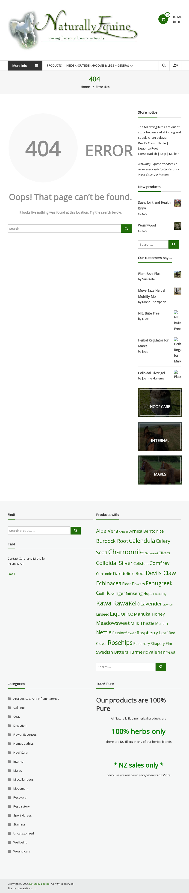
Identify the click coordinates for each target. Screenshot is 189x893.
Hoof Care (20, 752)
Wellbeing (20, 842)
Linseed (102, 614)
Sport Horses (22, 815)
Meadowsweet (113, 623)
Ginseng (134, 593)
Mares (17, 770)
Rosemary (141, 643)
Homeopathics (23, 743)
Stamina (19, 824)
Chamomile (126, 551)
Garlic (103, 592)
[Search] (126, 228)
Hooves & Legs (103, 66)
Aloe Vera (107, 530)
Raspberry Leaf (152, 632)
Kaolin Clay (159, 594)
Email (11, 574)
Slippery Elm (161, 643)
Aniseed (124, 531)
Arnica (135, 531)
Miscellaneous (23, 779)
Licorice (168, 604)
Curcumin (104, 573)
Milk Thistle (142, 623)
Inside (70, 66)
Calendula (142, 540)
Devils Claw (161, 573)
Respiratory (21, 806)
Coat (16, 716)
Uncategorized (23, 833)
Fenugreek (159, 583)
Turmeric (138, 652)
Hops (147, 593)
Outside (83, 66)
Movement (20, 788)
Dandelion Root (129, 573)
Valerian (156, 652)
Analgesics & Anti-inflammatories (36, 698)
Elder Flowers (133, 583)
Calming (18, 707)
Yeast (170, 652)
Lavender (151, 603)
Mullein (161, 623)
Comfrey (160, 563)
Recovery (20, 797)
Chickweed (151, 553)
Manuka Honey (149, 614)
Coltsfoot (141, 563)
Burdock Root (112, 541)
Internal (18, 761)
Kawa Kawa (112, 603)
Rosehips (120, 642)
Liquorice (121, 613)
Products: (54, 66)
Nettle (104, 632)
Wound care (21, 851)
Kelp (134, 603)
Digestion (20, 725)
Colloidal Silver (114, 563)
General (123, 66)
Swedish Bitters (112, 652)
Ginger (118, 593)
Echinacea (108, 583)
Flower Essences (25, 734)
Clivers (164, 552)
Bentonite (153, 531)
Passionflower (124, 632)
